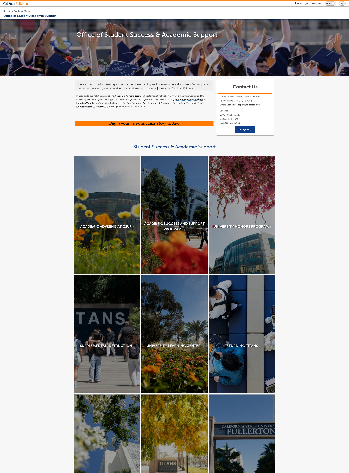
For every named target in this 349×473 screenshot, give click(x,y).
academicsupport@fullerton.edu (243, 104)
